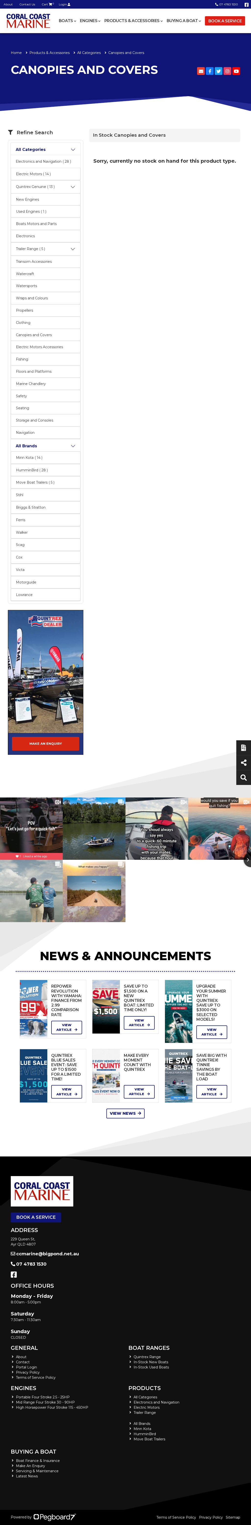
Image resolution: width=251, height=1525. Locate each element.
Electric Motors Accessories (39, 347)
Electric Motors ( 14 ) (33, 174)
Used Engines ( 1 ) (31, 211)
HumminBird (145, 1434)
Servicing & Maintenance (37, 1471)
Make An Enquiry (30, 1466)
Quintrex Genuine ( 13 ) (35, 187)
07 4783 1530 (228, 4)
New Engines (27, 199)
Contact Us (27, 4)
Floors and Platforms (33, 371)
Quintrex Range (147, 1357)
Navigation (25, 432)
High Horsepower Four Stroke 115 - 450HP (52, 1407)
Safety (21, 396)
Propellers (24, 310)
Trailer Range (145, 1412)
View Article (64, 1027)
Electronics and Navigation (156, 1402)
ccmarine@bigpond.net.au (47, 1254)
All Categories (89, 53)
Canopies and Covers (34, 335)
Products (144, 1388)
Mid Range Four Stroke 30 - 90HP (45, 1402)
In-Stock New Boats (151, 1362)
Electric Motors (147, 1407)
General (24, 1348)
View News (123, 1113)
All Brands (26, 446)
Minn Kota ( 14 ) (29, 457)
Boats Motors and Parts (36, 224)
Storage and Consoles (34, 420)
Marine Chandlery (31, 384)
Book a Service (225, 21)
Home (16, 53)
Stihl (19, 495)
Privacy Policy (28, 1372)
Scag (20, 545)
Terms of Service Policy (36, 1377)
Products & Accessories (132, 20)
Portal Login (26, 1367)
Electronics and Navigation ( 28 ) (43, 161)
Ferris (20, 520)
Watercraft (25, 274)
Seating (22, 408)
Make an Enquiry (45, 743)
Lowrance (24, 595)
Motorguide (26, 582)
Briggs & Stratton (31, 507)
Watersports (26, 286)
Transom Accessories (34, 261)
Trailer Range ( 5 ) (30, 249)
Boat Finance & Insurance (38, 1461)
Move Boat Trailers (149, 1439)
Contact (23, 1362)
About (8, 4)
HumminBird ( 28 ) (32, 470)
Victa (20, 570)
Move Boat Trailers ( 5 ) (35, 482)
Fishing (22, 359)
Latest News (27, 1476)
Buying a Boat (33, 1451)
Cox (19, 557)
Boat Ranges (149, 1348)
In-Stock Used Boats (151, 1367)
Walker (22, 532)
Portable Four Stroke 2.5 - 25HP (43, 1397)
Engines (23, 1388)
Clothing (23, 322)
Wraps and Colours (32, 298)
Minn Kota (142, 1429)
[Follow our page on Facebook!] (247, 5)
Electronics (25, 236)
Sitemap (233, 1517)
